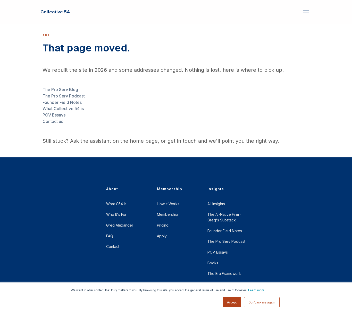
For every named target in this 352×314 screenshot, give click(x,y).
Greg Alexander (119, 225)
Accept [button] (232, 302)
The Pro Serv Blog (60, 89)
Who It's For (116, 214)
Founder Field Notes (62, 102)
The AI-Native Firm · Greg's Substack (224, 217)
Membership (167, 214)
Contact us (53, 121)
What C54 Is (116, 204)
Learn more (256, 290)
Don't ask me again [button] (261, 302)
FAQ (109, 236)
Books (212, 263)
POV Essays (54, 115)
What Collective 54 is (63, 108)
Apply (162, 236)
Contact (112, 246)
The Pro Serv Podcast (64, 95)
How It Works (168, 204)
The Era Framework (224, 273)
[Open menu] (306, 11)
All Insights (216, 204)
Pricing (163, 225)
